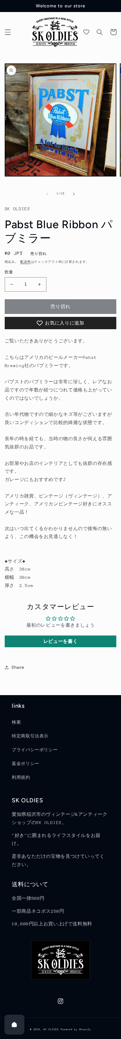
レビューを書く (60, 641)
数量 (9, 272)
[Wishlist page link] (86, 32)
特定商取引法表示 (30, 736)
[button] (7, 32)
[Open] (14, 1025)
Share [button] (18, 667)
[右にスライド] (73, 193)
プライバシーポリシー (35, 749)
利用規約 (21, 777)
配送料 (25, 262)
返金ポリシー (25, 763)
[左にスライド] (47, 193)
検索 (16, 722)
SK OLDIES (51, 1029)
